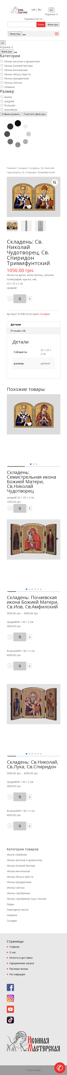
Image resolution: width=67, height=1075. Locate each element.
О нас (12, 952)
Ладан (10, 904)
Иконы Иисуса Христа (17, 74)
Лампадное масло (18, 909)
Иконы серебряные (18, 893)
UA (33, 9)
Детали (16, 324)
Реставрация (17, 974)
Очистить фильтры (35, 114)
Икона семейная (17, 854)
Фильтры (53, 24)
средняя (9, 101)
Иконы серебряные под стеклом (26, 898)
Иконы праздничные (16, 78)
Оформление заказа (21, 963)
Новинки (9, 87)
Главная (11, 168)
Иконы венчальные (16, 70)
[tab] (34, 325)
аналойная (10, 109)
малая (8, 97)
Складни (22, 168)
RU (39, 9)
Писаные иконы (18, 968)
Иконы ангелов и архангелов (22, 61)
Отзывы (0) (18, 330)
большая (9, 105)
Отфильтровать (10, 114)
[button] (30, 464)
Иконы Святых (13, 82)
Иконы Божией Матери (18, 65)
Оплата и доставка (21, 957)
